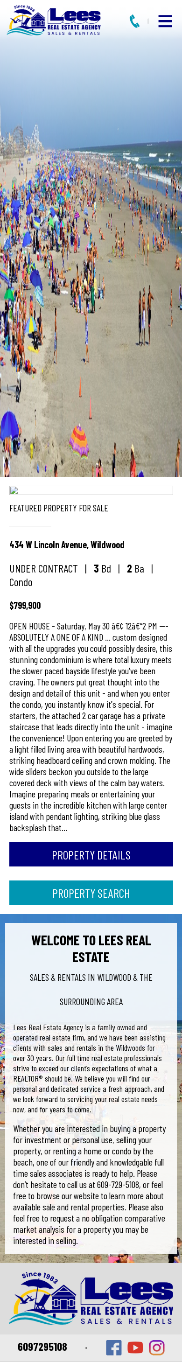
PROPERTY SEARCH (91, 893)
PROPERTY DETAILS (91, 854)
